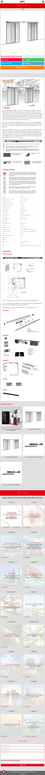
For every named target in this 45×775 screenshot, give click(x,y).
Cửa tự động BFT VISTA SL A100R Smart (11, 457)
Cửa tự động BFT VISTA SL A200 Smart (33, 429)
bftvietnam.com (18, 772)
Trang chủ (19, 5)
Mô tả (2, 75)
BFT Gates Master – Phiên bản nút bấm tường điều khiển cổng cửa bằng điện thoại (11, 430)
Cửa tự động (25, 5)
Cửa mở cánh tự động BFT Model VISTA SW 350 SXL (11, 484)
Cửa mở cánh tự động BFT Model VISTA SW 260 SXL (34, 457)
